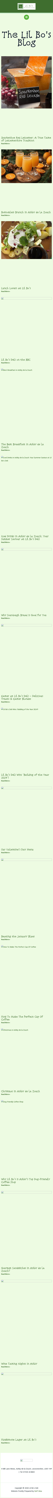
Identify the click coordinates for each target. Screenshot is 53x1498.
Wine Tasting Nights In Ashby (19, 1363)
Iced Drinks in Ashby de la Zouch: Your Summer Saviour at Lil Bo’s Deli (25, 537)
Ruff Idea (38, 1491)
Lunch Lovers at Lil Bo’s (16, 288)
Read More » (5, 144)
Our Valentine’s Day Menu (17, 849)
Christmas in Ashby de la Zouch (20, 1091)
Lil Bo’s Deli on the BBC (15, 359)
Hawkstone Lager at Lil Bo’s (18, 1439)
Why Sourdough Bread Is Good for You (23, 615)
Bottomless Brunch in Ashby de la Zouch (26, 212)
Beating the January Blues (18, 936)
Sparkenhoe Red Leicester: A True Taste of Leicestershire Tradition (26, 139)
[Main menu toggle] (26, 17)
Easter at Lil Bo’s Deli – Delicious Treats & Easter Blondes (22, 697)
